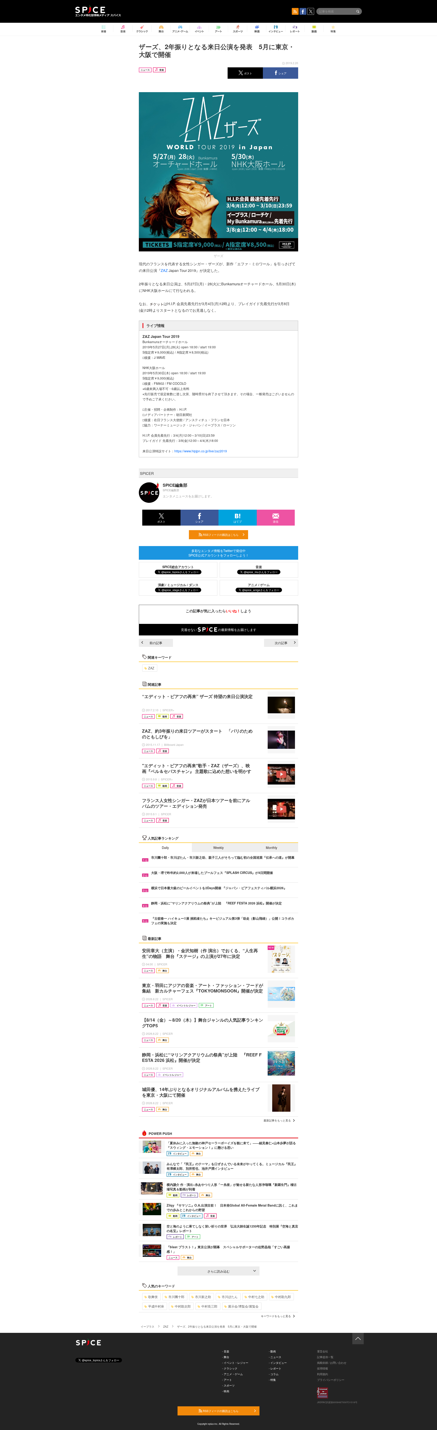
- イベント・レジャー (235, 1362)
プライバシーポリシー (330, 1380)
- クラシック (229, 1368)
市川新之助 (203, 1296)
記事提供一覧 (325, 1357)
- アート (227, 1380)
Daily (165, 847)
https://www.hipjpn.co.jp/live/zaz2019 (200, 451)
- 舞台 (225, 1357)
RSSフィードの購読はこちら (220, 535)
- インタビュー (278, 1362)
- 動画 (272, 1351)
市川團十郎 (176, 1296)
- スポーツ (228, 1385)
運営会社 (322, 1351)
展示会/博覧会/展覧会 (243, 1306)
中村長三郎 (209, 1306)
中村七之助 (256, 1296)
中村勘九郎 (283, 1296)
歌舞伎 (153, 1296)
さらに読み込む (218, 1271)
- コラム (274, 1374)
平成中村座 (156, 1306)
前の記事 (156, 642)
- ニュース (275, 1357)
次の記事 (281, 642)
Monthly (271, 847)
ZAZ (164, 270)
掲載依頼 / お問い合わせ (331, 1362)
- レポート (275, 1368)
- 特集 (272, 1380)
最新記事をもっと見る (277, 1120)
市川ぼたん (230, 1296)
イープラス (147, 1326)
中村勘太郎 (183, 1306)
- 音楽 (225, 1351)
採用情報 (322, 1368)
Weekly (218, 847)
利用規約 (322, 1374)
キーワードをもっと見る (276, 1316)
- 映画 (225, 1391)
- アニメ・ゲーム (232, 1374)
